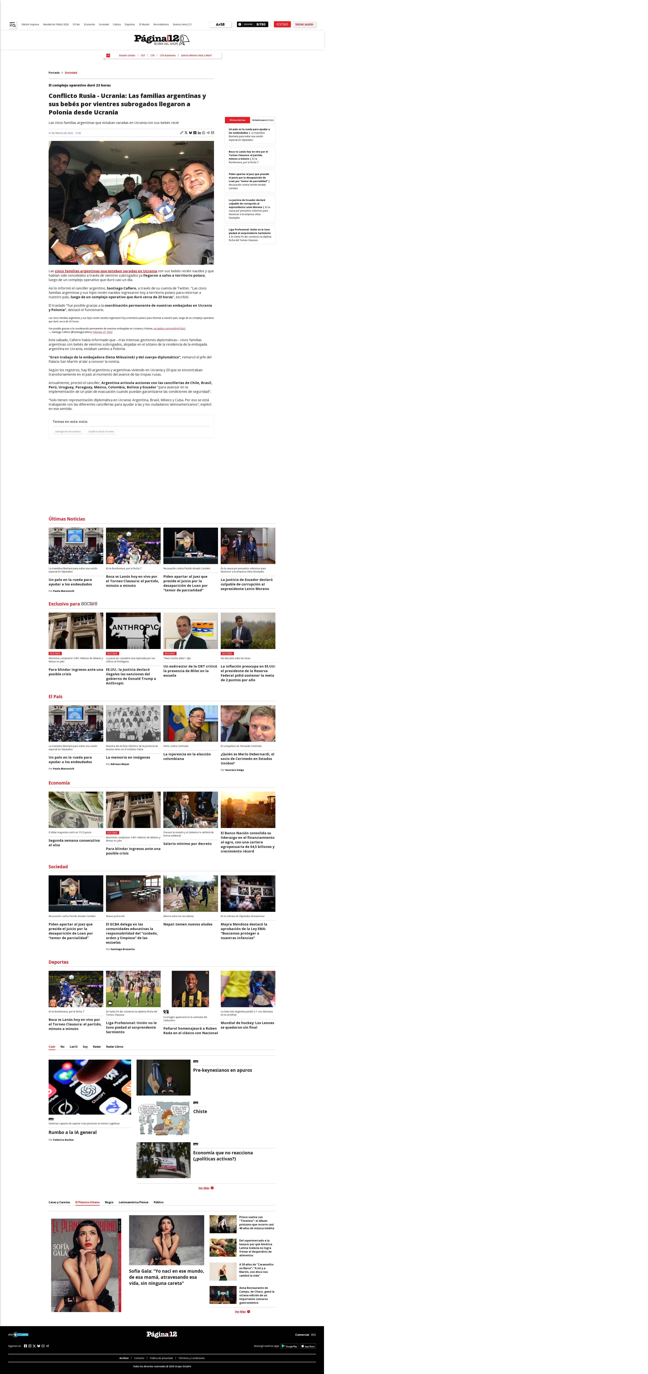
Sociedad (104, 24)
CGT (143, 55)
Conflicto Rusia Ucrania (101, 431)
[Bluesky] (38, 1346)
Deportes (130, 24)
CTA (152, 55)
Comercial (302, 1335)
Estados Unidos (127, 55)
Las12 (73, 1046)
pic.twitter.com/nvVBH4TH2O (169, 328)
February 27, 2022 (102, 332)
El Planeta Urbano (87, 1202)
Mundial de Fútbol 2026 (56, 24)
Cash (52, 1046)
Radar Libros (114, 1046)
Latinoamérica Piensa (133, 1202)
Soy (85, 1046)
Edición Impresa (30, 24)
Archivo (124, 1358)
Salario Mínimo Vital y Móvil (196, 55)
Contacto (139, 1358)
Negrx (109, 1202)
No (62, 1046)
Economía (89, 24)
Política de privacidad (161, 1358)
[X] (34, 1346)
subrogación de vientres (68, 431)
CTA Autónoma (168, 55)
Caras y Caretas (59, 1202)
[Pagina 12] (162, 40)
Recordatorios (161, 24)
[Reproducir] (239, 24)
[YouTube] (43, 1346)
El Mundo (144, 24)
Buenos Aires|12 (182, 24)
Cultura (117, 24)
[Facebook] (25, 1346)
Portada (54, 73)
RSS (313, 1335)
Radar (97, 1046)
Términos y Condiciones (191, 1358)
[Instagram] (29, 1346)
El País (76, 24)
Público (159, 1202)
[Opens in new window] (289, 1346)
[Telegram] (47, 1346)
